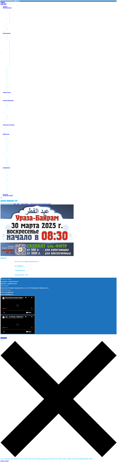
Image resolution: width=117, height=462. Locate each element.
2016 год (10, 94)
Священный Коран (13, 89)
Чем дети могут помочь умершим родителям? (17, 123)
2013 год (7, 169)
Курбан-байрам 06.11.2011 (17, 55)
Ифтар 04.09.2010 (15, 41)
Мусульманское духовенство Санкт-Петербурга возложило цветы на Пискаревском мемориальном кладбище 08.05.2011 (42, 54)
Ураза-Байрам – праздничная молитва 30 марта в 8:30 (36, 203)
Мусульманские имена (11, 155)
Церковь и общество (13, 86)
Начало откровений (13, 114)
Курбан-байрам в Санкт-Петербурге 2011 (18, 82)
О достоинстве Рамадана (14, 142)
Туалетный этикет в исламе (12, 128)
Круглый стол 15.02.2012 (14, 83)
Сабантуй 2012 (14, 61)
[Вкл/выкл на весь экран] (3, 339)
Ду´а (6, 112)
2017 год (7, 182)
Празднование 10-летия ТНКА (18, 19)
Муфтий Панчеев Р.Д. (11, 25)
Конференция (6, 167)
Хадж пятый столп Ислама (15, 140)
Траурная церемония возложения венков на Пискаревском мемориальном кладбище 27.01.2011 (35, 51)
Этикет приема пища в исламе (13, 130)
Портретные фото (15, 47)
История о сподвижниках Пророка (17, 150)
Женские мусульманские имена (16, 156)
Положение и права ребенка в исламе (18, 164)
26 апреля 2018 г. (12, 188)
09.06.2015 (10, 174)
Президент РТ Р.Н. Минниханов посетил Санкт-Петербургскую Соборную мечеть (29, 77)
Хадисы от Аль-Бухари (14, 151)
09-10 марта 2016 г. (13, 178)
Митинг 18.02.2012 (15, 60)
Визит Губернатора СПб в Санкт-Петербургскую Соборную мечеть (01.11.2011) (28, 79)
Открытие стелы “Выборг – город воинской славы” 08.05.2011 (26, 53)
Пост (9, 118)
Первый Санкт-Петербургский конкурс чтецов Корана (24, 95)
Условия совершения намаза (15, 105)
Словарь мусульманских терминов (14, 152)
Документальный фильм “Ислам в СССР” (19, 71)
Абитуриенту (11, 28)
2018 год (7, 186)
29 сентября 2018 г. (13, 189)
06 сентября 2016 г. (13, 180)
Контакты (5, 194)
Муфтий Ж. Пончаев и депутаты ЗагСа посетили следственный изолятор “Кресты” (32, 49)
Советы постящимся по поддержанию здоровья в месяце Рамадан (28, 143)
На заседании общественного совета (20, 63)
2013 (9, 65)
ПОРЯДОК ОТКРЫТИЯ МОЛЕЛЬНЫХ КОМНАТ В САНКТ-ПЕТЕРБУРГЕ (23, 31)
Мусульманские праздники (15, 99)
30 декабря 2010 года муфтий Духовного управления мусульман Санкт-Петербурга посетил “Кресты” (35, 73)
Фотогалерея (8, 34)
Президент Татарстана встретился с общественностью (25, 21)
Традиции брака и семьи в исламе (14, 129)
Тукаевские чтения (15, 56)
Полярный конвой (12, 85)
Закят (9, 119)
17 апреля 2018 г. (12, 187)
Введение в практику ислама (15, 137)
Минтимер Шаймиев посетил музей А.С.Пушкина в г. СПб (25, 22)
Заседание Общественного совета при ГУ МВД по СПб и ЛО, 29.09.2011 (26, 78)
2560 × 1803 (16, 203)
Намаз (7, 102)
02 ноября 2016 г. (12, 181)
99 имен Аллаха (9, 153)
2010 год (10, 39)
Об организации (7, 7)
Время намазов (12, 107)
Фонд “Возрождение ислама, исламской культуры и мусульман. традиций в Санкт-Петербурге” (33, 24)
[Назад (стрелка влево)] (0, 340)
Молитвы (10, 116)
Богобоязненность (13, 148)
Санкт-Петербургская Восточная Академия (17, 26)
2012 (9, 57)
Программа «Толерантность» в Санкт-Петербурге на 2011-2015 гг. (27, 16)
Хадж (6, 121)
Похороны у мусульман (11, 133)
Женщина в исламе (13, 162)
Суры (6, 109)
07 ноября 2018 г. (12, 191)
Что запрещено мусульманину (13, 120)
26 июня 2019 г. (12, 193)
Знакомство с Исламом (14, 138)
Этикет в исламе (9, 127)
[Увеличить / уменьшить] (4, 339)
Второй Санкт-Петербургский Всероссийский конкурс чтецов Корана (28, 97)
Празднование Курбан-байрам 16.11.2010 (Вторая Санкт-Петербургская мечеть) (31, 45)
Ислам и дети (9, 163)
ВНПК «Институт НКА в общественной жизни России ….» (25, 20)
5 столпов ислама (10, 101)
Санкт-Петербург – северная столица (18, 11)
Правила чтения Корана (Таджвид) (17, 144)
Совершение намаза (13, 106)
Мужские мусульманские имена (16, 157)
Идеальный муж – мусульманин (16, 149)
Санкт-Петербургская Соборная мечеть (18, 35)
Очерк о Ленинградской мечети (16, 70)
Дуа (9, 91)
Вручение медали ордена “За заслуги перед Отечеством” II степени (28, 46)
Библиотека (6, 134)
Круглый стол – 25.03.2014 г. (15, 172)
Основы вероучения (8, 100)
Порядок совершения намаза (15, 104)
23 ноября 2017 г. (12, 185)
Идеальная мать (12, 160)
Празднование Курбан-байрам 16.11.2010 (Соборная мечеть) (26, 43)
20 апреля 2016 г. (12, 179)
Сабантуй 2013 (14, 67)
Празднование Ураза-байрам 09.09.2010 (21, 42)
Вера (9, 115)
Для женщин (8, 158)
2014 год (10, 68)
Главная (5, 6)
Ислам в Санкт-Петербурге (12, 9)
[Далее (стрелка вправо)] (2, 340)
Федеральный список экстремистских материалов (18, 166)
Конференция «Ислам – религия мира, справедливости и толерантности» (30, 40)
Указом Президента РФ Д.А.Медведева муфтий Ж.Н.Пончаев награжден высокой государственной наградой (37, 75)
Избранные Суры (12, 90)
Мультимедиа (6, 33)
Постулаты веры (9, 111)
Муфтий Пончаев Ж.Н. (13, 10)
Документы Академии (14, 27)
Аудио (7, 87)
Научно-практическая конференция (17, 170)
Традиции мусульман (8, 124)
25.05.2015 (10, 175)
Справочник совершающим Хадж (19, 141)
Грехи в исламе (9, 122)
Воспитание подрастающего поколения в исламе (21, 165)
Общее (7, 126)
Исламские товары (8, 195)
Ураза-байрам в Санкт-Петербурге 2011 (18, 80)
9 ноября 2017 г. (12, 184)
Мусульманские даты (11, 98)
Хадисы (7, 113)
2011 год (10, 48)
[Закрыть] (0, 339)
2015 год (7, 173)
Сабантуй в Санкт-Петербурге (18, 17)
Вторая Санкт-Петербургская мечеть (20, 13)
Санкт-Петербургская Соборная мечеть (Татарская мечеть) (26, 12)
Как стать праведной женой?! (16, 159)
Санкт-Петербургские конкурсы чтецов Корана (18, 93)
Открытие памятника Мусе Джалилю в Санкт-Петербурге (23, 76)
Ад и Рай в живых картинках (15, 145)
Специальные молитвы (14, 108)
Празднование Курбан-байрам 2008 (17, 38)
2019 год (7, 192)
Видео (7, 69)
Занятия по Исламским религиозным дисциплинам (19, 32)
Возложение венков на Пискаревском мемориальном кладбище (27, 58)
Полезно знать (7, 92)
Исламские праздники (11, 131)
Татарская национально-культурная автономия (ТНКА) (22, 18)
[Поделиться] (2, 339)
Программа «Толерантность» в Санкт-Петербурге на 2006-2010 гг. (28, 14)
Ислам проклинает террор (15, 146)
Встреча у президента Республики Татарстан (20, 72)
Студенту (10, 29)
